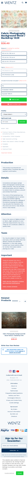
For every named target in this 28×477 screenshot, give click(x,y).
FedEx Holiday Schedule (10, 286)
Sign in (21, 351)
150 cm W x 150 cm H (8, 53)
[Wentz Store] (10, 2)
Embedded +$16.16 (7, 89)
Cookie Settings (14, 402)
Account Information (14, 411)
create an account (15, 352)
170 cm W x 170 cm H (8, 57)
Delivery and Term (14, 395)
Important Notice (6, 153)
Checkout (14, 416)
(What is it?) (9, 67)
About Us (14, 386)
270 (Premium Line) (8, 74)
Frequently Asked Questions (14, 393)
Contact (14, 388)
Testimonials (14, 391)
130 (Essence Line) (7, 70)
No (3, 86)
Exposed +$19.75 (7, 93)
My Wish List (14, 414)
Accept (20, 473)
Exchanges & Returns (14, 398)
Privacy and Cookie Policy (14, 400)
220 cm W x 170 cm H (8, 61)
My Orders (14, 409)
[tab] (14, 162)
